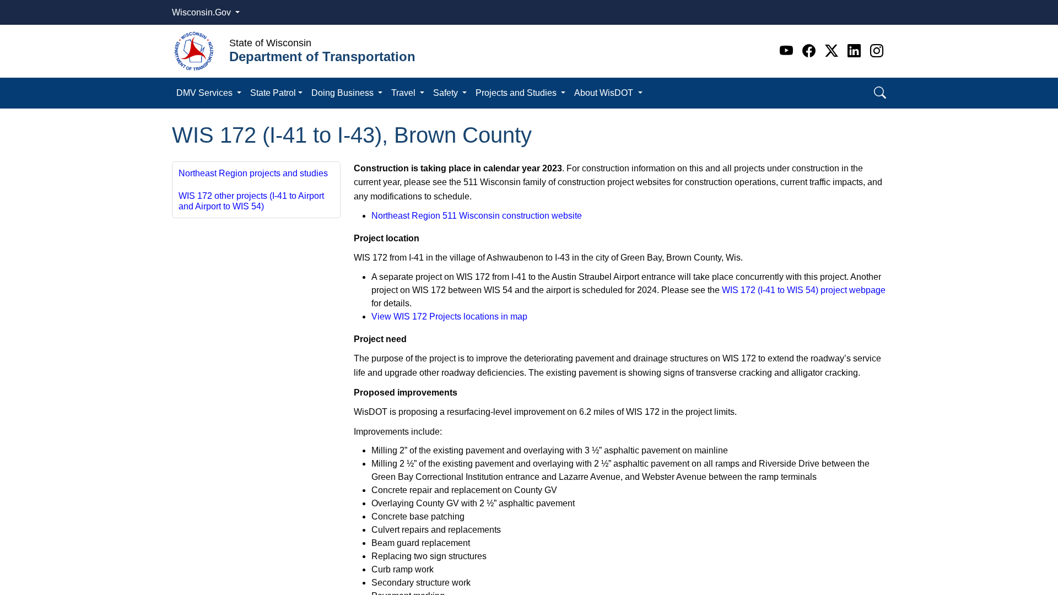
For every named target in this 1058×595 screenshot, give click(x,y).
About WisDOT (604, 93)
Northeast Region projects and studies (253, 173)
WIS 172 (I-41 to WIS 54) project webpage (804, 290)
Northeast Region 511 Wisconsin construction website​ (476, 215)
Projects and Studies (517, 93)
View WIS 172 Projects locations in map (449, 316)
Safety (446, 93)
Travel (404, 93)
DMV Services (205, 93)
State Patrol (273, 93)
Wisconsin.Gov (202, 12)
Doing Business (343, 93)
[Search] (880, 93)
